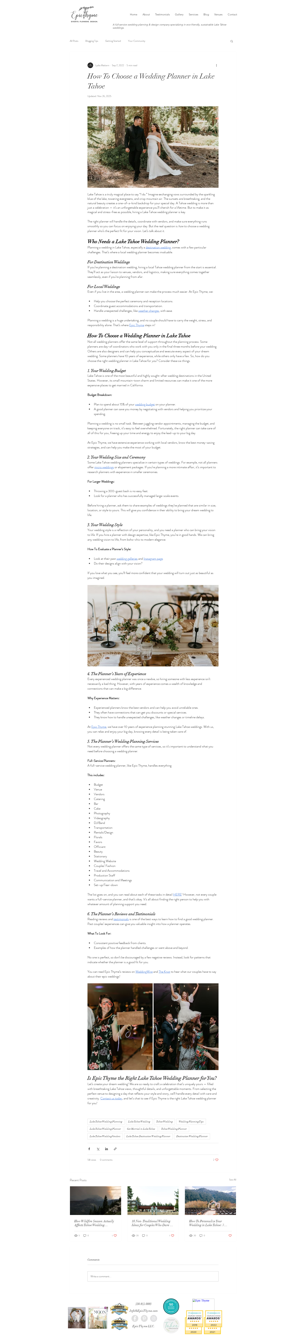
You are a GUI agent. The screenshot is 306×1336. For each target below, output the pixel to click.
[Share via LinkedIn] (106, 1149)
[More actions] (216, 65)
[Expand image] (120, 1026)
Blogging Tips (91, 41)
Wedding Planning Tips (191, 1121)
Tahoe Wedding (164, 1121)
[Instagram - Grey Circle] (153, 1318)
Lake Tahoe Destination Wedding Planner (148, 1136)
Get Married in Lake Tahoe (141, 1128)
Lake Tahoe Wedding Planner (105, 1128)
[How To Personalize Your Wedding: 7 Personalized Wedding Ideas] (210, 1200)
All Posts (74, 41)
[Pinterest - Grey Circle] (144, 1318)
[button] (231, 41)
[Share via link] (115, 1149)
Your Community (136, 41)
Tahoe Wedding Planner (174, 1128)
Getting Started (113, 41)
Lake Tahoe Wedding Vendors (105, 1136)
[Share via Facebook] (89, 1149)
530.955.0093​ (143, 1304)
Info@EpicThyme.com (144, 1311)
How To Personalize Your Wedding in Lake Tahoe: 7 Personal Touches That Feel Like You (210, 1223)
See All (232, 1179)
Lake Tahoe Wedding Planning (106, 1121)
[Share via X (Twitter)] (98, 1149)
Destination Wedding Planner (192, 1136)
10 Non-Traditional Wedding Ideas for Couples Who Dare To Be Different (152, 1223)
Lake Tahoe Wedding (139, 1121)
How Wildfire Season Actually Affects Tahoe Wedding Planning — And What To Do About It (94, 1223)
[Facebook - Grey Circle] (134, 1318)
